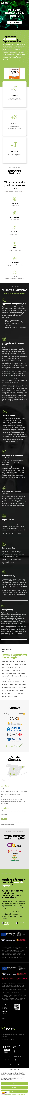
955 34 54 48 (5, 794)
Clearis (12, 1040)
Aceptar (15, 1083)
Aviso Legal (23, 1094)
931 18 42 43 (4, 814)
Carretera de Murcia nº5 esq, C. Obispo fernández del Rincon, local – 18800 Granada (13, 800)
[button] (27, 1069)
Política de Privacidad (16, 1094)
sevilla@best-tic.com (15, 794)
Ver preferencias (14, 1091)
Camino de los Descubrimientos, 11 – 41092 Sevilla (14, 791)
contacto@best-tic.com (7, 824)
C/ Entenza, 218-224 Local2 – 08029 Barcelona (13, 811)
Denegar (14, 1087)
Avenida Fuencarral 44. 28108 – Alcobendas (12, 822)
